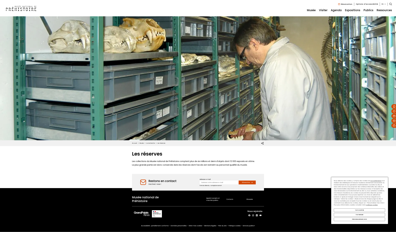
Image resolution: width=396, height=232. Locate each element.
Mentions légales (210, 226)
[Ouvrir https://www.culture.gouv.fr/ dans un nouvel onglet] (157, 214)
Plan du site (222, 226)
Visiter (323, 10)
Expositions (352, 10)
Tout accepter (359, 210)
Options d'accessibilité (367, 4)
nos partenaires (375, 181)
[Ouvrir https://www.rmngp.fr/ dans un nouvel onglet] (142, 214)
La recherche (150, 143)
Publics (368, 10)
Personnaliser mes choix (359, 219)
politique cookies (372, 205)
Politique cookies (235, 226)
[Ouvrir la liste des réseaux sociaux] (262, 143)
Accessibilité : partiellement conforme (155, 226)
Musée (311, 10)
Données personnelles (179, 226)
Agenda (336, 10)
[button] (390, 4)
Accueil (134, 143)
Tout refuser (359, 214)
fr (383, 4)
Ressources (384, 10)
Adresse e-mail (205, 179)
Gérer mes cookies (195, 226)
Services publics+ (249, 226)
